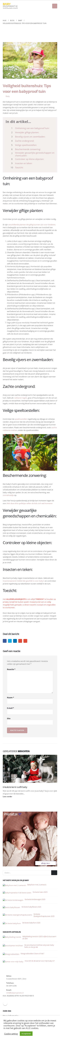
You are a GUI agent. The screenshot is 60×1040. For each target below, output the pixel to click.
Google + (20, 641)
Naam (10, 697)
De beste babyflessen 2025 (31, 907)
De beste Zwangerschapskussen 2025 (43, 915)
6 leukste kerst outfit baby (15, 787)
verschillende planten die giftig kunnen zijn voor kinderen (31, 224)
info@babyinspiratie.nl (15, 993)
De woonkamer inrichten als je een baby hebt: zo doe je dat (39, 946)
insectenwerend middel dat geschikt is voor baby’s (23, 581)
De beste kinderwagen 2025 (35, 899)
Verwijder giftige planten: (27, 132)
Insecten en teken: (23, 163)
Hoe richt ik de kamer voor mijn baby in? (40, 961)
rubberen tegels (20, 398)
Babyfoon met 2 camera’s (36, 884)
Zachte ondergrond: (24, 140)
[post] (14, 885)
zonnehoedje (8, 495)
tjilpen (10, 641)
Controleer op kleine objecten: (29, 159)
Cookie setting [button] (11, 1033)
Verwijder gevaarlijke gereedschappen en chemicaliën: (34, 154)
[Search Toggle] (55, 13)
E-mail (25, 641)
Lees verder (8, 796)
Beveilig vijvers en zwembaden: (30, 136)
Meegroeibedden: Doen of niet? (32, 953)
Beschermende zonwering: (28, 149)
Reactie (11, 669)
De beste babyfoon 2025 (31, 922)
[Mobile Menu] (54, 6)
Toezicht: (19, 167)
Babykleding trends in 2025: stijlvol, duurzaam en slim (39, 937)
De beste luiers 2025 (40, 892)
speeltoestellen (21, 419)
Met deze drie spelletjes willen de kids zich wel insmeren (30, 503)
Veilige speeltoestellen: (26, 145)
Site (8, 718)
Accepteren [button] (26, 1033)
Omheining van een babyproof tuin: (32, 128)
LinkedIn (15, 641)
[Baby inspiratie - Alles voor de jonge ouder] (10, 6)
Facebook (5, 641)
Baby (8, 96)
